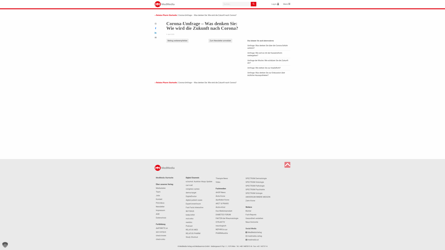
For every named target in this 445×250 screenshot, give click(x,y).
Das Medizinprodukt (224, 211)
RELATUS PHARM (193, 233)
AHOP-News (221, 192)
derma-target (191, 193)
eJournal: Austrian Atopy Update (199, 181)
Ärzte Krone (220, 196)
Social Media (251, 228)
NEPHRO (221, 229)
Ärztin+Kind (220, 207)
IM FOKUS (190, 211)
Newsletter (160, 207)
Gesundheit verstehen (254, 218)
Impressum (160, 210)
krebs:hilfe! (190, 215)
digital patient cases (194, 200)
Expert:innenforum (193, 204)
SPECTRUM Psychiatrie (255, 189)
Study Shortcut (192, 237)
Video (218, 182)
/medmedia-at (253, 240)
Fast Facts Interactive (194, 207)
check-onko (160, 239)
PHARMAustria (222, 233)
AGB (157, 214)
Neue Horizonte (252, 222)
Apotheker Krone (222, 200)
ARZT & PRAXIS (222, 203)
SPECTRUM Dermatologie (256, 178)
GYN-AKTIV (220, 222)
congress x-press (192, 189)
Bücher (248, 211)
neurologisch (221, 226)
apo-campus (161, 232)
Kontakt (159, 199)
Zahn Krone (250, 201)
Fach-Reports (251, 215)
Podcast (189, 226)
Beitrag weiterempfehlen (177, 41)
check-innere (161, 235)
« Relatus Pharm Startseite (166, 15)
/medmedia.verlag (254, 236)
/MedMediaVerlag (254, 232)
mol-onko (189, 218)
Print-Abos (160, 203)
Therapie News (222, 178)
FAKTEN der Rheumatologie (227, 218)
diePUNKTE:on (162, 228)
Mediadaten (161, 188)
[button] (5, 245)
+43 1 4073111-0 (246, 246)
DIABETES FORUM (223, 215)
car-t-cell (189, 185)
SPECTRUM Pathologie (255, 186)
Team (158, 192)
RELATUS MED (192, 230)
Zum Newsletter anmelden (220, 41)
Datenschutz (161, 218)
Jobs (158, 195)
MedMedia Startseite (164, 178)
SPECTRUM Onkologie (255, 182)
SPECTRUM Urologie (254, 193)
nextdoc (189, 222)
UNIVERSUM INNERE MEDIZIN (258, 197)
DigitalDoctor (191, 196)
